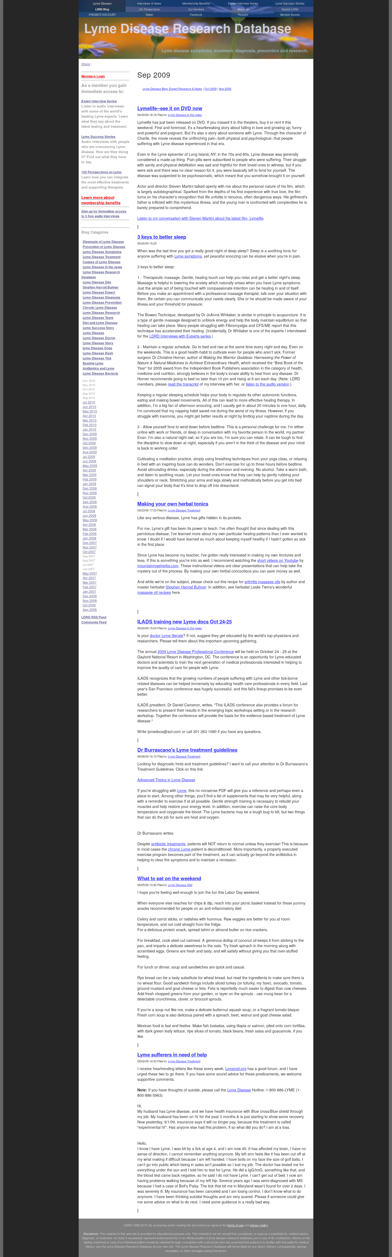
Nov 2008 (90, 492)
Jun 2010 (89, 406)
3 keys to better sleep (161, 236)
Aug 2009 (90, 452)
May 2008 (90, 520)
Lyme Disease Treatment (102, 256)
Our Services (196, 9)
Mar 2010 (90, 420)
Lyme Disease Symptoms (102, 251)
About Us (243, 9)
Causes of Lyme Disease (102, 261)
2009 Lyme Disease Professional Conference (196, 651)
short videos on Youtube (277, 560)
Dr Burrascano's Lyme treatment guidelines (187, 749)
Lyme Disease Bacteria (100, 373)
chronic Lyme (179, 849)
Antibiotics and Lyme (98, 368)
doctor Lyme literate (166, 635)
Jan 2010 (89, 429)
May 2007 (90, 573)
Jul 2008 (89, 511)
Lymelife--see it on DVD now (169, 108)
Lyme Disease (102, 3)
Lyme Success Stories (290, 3)
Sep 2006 (90, 609)
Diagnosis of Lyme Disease (103, 241)
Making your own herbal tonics (172, 503)
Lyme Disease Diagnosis (101, 297)
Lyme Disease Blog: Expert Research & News (172, 88)
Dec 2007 (90, 542)
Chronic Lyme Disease (100, 307)
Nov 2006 (90, 600)
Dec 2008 (90, 488)
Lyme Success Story (98, 327)
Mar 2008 (90, 529)
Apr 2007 (89, 577)
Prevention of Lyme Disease (104, 246)
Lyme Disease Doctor (99, 337)
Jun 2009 (89, 461)
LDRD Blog (102, 9)
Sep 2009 (90, 447)
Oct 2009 (89, 443)
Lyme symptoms (188, 256)
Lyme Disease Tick (97, 358)
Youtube (243, 15)
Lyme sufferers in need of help (172, 1054)
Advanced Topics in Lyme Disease (166, 779)
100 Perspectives (149, 9)
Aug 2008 (90, 506)
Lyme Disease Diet (97, 282)
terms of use (235, 1225)
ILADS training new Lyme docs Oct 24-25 (184, 621)
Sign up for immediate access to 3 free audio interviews (103, 213)
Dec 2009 (90, 433)
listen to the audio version (267, 384)
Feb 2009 (90, 479)
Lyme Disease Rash (98, 353)
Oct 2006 (89, 605)
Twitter (149, 15)
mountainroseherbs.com (157, 565)
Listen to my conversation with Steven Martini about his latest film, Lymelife (200, 218)
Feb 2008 (90, 533)
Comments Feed (93, 622)
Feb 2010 (90, 424)
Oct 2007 (89, 551)
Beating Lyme (93, 363)
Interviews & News (149, 3)
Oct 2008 (89, 497)
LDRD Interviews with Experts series (180, 336)
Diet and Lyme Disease (100, 322)
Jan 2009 (89, 483)
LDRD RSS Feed (93, 617)
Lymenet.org (235, 1068)
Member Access (290, 15)
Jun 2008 (89, 515)
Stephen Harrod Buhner (101, 287)
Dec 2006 (90, 596)
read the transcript (183, 384)
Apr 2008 (89, 524)
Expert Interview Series (243, 3)
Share (85, 64)
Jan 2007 (89, 591)
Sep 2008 (90, 501)
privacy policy (259, 1225)
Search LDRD (290, 9)
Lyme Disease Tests (98, 317)
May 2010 (90, 411)
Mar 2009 (90, 474)
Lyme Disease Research (101, 312)
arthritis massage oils (262, 581)
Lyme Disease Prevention (102, 302)
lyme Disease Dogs (97, 348)
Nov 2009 (90, 438)
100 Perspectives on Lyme (101, 172)
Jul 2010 (89, 402)
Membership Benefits (196, 3)
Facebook (196, 15)
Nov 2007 (90, 547)
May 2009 (90, 465)
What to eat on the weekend (169, 878)
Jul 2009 (89, 456)
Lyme (181, 790)
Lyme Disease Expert (99, 292)
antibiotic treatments (168, 843)
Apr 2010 (89, 415)
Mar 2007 (90, 582)
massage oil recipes (154, 592)
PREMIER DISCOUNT (102, 15)
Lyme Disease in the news (102, 267)
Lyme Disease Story (98, 343)
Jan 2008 (89, 538)
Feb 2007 (90, 587)
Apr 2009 (89, 470)
